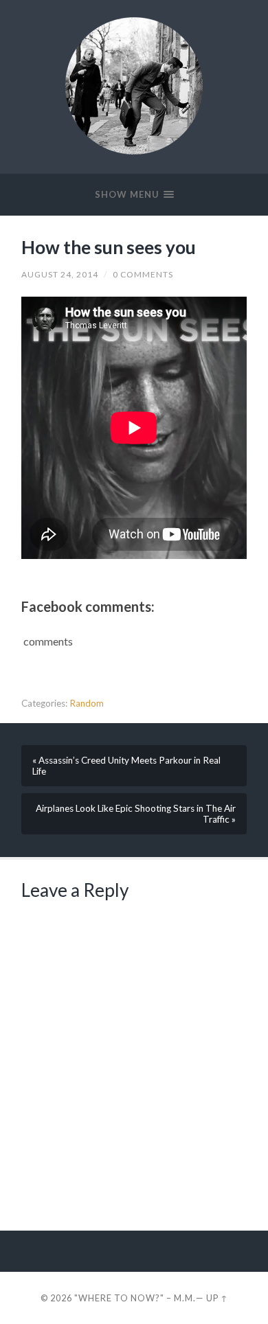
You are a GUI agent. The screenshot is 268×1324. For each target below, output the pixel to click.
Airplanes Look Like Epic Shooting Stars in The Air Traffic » (136, 814)
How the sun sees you (108, 247)
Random (86, 703)
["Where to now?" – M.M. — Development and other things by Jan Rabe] (134, 86)
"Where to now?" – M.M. (135, 1297)
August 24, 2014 (59, 274)
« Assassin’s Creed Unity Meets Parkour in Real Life (126, 766)
